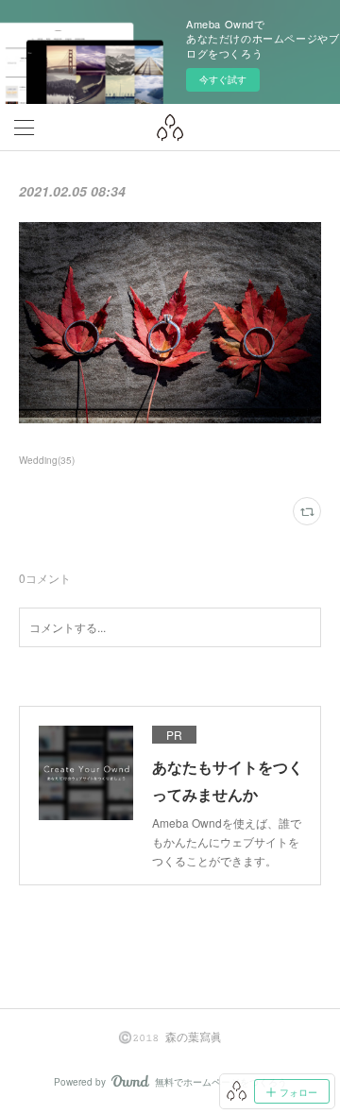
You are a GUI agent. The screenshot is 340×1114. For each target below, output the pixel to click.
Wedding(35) (47, 460)
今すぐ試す (222, 79)
